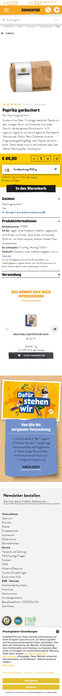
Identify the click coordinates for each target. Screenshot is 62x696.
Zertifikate (8, 606)
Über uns (7, 518)
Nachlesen (31, 467)
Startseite (9, 26)
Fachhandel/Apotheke (14, 585)
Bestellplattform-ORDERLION (20, 602)
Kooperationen (10, 531)
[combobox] (28, 20)
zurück (9, 33)
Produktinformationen (31, 221)
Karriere (6, 522)
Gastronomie (9, 594)
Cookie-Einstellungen (14, 573)
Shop (20, 26)
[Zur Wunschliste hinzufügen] (57, 159)
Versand (34, 177)
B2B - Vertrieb (10, 581)
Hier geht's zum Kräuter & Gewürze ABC (26, 212)
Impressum (8, 535)
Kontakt (6, 560)
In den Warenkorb (31, 188)
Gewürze (31, 26)
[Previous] (8, 329)
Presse (5, 527)
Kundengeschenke (12, 598)
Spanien (6, 256)
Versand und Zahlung (14, 552)
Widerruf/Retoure (12, 569)
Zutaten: (31, 199)
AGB (5, 564)
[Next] (54, 329)
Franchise (7, 589)
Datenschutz (9, 539)
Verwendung (31, 275)
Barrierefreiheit (10, 543)
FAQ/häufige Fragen (13, 556)
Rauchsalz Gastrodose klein (31, 334)
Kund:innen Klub (11, 577)
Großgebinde (45, 26)
